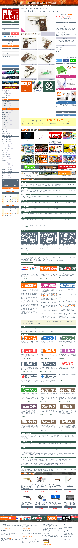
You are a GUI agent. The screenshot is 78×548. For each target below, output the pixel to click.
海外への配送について (26, 211)
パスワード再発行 (10, 37)
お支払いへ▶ (10, 45)
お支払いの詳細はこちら (6, 528)
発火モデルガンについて (26, 441)
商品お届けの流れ (15, 183)
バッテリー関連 (5, 146)
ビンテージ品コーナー (7, 171)
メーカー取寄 (5, 95)
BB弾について (24, 467)
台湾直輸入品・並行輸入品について (28, 457)
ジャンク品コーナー (6, 177)
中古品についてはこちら (27, 345)
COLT (5, 109)
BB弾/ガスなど (5, 145)
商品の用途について (25, 182)
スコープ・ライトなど (7, 148)
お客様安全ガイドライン (27, 197)
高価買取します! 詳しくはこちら (66, 18)
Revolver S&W (6, 101)
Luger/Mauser (6, 118)
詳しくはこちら (25, 278)
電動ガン (4, 129)
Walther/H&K (6, 114)
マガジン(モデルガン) (7, 143)
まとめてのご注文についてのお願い (28, 254)
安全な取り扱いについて (26, 194)
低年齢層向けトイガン (7, 135)
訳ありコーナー (5, 175)
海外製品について (25, 447)
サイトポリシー (25, 226)
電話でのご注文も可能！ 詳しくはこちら (30, 251)
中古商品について (25, 327)
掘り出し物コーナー (6, 173)
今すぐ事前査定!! (10, 21)
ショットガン (6, 128)
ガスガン (4, 97)
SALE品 (4, 92)
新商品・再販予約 (6, 93)
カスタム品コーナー (7, 169)
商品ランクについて (25, 334)
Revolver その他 (7, 105)
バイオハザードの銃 (6, 79)
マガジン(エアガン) (6, 141)
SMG (4, 126)
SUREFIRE (4, 150)
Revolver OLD (6, 107)
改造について (24, 200)
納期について (24, 281)
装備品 (4, 160)
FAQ (15, 182)
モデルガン (5, 99)
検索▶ (10, 66)
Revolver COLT (6, 103)
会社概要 (14, 185)
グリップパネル (5, 156)
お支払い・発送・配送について (27, 265)
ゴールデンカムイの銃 (7, 85)
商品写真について (25, 217)
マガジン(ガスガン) (6, 139)
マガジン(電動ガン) (6, 137)
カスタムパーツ (6, 154)
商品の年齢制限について (26, 188)
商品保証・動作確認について (27, 433)
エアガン (4, 131)
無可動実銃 (4, 162)
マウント (4, 152)
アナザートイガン (6, 133)
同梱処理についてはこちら (27, 262)
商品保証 (6, 185)
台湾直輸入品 (5, 90)
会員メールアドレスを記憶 (11, 36)
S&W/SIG (5, 116)
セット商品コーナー (6, 167)
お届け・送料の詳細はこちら (7, 541)
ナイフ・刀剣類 (5, 164)
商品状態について (25, 386)
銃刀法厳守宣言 (6, 182)
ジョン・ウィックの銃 (7, 74)
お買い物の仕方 (24, 231)
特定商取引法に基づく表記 (48, 544)
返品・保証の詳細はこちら (27, 536)
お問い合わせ (10, 188)
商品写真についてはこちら (27, 401)
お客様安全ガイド (15, 180)
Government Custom (7, 110)
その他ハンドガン (7, 120)
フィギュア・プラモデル (7, 165)
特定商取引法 (6, 183)
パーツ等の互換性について (27, 206)
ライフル (5, 122)
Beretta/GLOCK (6, 112)
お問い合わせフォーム (68, 539)
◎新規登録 (15, 33)
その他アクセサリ (6, 158)
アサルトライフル (7, 124)
